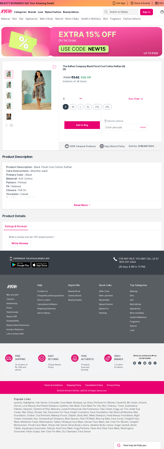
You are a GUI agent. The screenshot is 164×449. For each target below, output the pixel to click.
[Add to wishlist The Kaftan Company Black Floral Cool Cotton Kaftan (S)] (54, 67)
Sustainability (12, 321)
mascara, (55, 409)
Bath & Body (135, 304)
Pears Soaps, (33, 431)
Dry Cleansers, (69, 431)
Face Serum (84, 431)
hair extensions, (90, 409)
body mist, (83, 415)
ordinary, (112, 405)
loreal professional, (71, 409)
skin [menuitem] (14, 18)
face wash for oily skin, (94, 405)
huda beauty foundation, (120, 415)
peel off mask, (87, 418)
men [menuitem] (105, 18)
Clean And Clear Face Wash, (105, 428)
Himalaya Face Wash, (73, 421)
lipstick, (18, 402)
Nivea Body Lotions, (79, 425)
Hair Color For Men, (51, 431)
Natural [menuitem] (59, 18)
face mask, (67, 402)
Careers (10, 299)
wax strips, (28, 412)
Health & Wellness (138, 317)
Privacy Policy (113, 385)
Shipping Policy (74, 385)
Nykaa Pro (104, 308)
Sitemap (103, 313)
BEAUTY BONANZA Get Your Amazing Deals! (27, 3)
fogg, (116, 409)
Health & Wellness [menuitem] (91, 18)
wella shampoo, (97, 415)
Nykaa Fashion (53, 12)
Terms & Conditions (53, 385)
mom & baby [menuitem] (72, 18)
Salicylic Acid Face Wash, (60, 428)
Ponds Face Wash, (37, 425)
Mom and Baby (137, 313)
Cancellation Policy (94, 385)
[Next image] (11, 125)
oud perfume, (43, 415)
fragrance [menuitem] (115, 18)
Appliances (135, 308)
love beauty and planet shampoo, (40, 405)
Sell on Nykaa (43, 313)
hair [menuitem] (21, 18)
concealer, (54, 402)
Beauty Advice (71, 12)
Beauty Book (74, 291)
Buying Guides (75, 300)
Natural (133, 326)
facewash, (27, 418)
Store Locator (43, 300)
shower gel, (40, 412)
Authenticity (11, 303)
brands (32, 12)
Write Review (20, 243)
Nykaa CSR (11, 316)
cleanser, (28, 409)
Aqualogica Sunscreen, (34, 428)
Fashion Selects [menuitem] (132, 18)
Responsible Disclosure (17, 325)
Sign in (146, 12)
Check (143, 127)
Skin (132, 295)
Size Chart (134, 98)
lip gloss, (88, 402)
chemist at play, (41, 409)
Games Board (74, 295)
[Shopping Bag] (162, 12)
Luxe (132, 330)
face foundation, (99, 412)
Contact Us (42, 291)
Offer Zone (104, 291)
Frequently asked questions (50, 295)
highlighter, (29, 402)
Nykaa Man (104, 300)
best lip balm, (103, 418)
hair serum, (42, 402)
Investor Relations (15, 329)
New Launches (106, 295)
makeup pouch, (59, 415)
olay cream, (106, 409)
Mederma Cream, (30, 421)
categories (20, 12)
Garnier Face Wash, (94, 421)
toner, (121, 405)
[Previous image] (6, 125)
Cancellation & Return (47, 304)
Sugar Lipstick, (122, 425)
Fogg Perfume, (82, 428)
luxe (40, 12)
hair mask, (74, 405)
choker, (31, 415)
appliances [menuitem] (32, 18)
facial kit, (121, 402)
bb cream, (132, 402)
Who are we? (12, 295)
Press (9, 308)
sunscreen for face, (59, 412)
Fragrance (135, 321)
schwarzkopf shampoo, (51, 418)
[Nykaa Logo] (6, 11)
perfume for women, (105, 402)
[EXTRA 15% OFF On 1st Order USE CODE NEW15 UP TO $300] (82, 41)
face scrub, (117, 418)
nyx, (36, 418)
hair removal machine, (121, 412)
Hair (132, 300)
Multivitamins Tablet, (50, 421)
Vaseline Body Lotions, (102, 425)
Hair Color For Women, (117, 421)
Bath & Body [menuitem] (46, 18)
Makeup (134, 291)
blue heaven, (72, 418)
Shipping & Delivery (46, 308)
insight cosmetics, (79, 412)
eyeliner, (64, 405)
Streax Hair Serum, (58, 425)
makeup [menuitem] (5, 18)
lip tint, (124, 409)
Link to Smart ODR (15, 334)
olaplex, (72, 415)
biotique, (77, 402)
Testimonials (12, 312)
